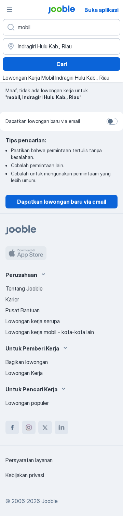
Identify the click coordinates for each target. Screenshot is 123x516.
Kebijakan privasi (24, 475)
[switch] (112, 121)
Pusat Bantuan (22, 310)
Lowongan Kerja (24, 373)
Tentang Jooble (24, 288)
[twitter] (45, 427)
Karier (12, 299)
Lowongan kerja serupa (32, 321)
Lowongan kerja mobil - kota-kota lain (49, 332)
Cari (61, 64)
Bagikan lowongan (26, 362)
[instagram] (29, 427)
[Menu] (9, 9)
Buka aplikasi (101, 9)
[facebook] (12, 427)
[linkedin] (61, 427)
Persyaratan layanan (29, 460)
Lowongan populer (27, 403)
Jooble (49, 501)
